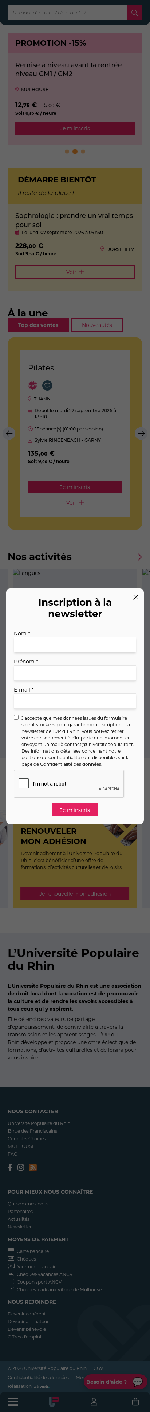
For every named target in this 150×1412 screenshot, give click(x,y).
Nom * (22, 633)
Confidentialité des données (70, 764)
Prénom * (26, 661)
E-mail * (23, 689)
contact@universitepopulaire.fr (98, 744)
